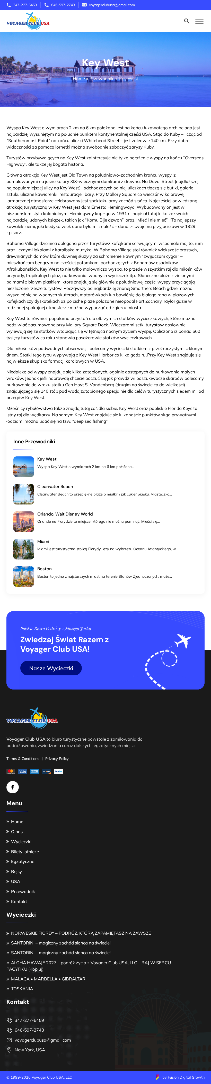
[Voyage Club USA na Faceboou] (12, 787)
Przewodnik (23, 891)
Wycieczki (21, 841)
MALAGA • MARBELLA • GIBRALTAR (48, 978)
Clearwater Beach (55, 486)
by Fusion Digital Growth (183, 1077)
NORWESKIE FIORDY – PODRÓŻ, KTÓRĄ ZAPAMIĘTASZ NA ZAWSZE (81, 933)
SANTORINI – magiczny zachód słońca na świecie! (61, 942)
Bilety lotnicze (25, 851)
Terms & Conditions (22, 758)
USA (15, 881)
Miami (43, 541)
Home (17, 821)
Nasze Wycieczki (51, 668)
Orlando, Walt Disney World (65, 514)
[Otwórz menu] (199, 21)
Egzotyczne (22, 861)
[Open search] (186, 21)
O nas (17, 831)
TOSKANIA (22, 988)
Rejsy (16, 871)
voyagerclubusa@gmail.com (43, 1040)
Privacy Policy (57, 758)
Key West (47, 459)
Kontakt (19, 901)
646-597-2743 (29, 1030)
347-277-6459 (29, 1020)
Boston (44, 569)
